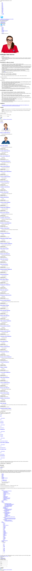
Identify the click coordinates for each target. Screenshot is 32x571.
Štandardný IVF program (8, 503)
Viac (0, 419)
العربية (3, 13)
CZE (2, 5)
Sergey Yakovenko (3, 403)
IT (3, 544)
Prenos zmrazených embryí (8, 506)
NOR (4, 550)
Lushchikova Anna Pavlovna (5, 186)
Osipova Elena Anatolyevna (4, 377)
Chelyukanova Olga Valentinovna (5, 336)
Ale (3, 523)
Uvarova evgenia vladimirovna (5, 372)
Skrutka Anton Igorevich (4, 274)
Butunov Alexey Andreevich (4, 212)
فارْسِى (3, 14)
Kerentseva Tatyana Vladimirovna (5, 356)
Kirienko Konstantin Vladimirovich (6, 269)
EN (2, 3)
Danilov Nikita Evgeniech (4, 248)
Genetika (4, 517)
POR (2, 7)
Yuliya (4, 524)
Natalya (4, 527)
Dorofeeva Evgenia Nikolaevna (5, 331)
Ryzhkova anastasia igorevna (5, 346)
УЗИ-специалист (5, 496)
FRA (2, 6)
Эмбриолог (4, 499)
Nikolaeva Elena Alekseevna (4, 315)
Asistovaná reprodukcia (6, 510)
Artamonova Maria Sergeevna (5, 233)
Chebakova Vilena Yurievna (4, 228)
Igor (3, 536)
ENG (4, 542)
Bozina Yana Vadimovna (4, 289)
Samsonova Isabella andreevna (5, 176)
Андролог (4, 494)
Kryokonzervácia (5, 508)
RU (2, 2)
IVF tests (6, 511)
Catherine (4, 526)
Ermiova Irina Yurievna (4, 264)
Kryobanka (4, 507)
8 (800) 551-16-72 (9, 463)
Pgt (4, 71)
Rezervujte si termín (3, 23)
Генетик (4, 495)
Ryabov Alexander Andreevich (5, 310)
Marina (4, 534)
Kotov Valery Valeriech (4, 145)
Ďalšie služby (5, 519)
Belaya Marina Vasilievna (4, 279)
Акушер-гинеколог (6, 492)
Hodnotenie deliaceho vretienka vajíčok (10, 516)
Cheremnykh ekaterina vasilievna (5, 408)
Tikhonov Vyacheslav (3, 367)
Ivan (4, 529)
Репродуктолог (5, 491)
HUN (2, 8)
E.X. (4, 539)
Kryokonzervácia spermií (8, 509)
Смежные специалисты (6, 498)
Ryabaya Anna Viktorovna (4, 351)
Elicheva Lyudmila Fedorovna (5, 132)
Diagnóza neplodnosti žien (8, 520)
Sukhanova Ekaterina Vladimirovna (6, 243)
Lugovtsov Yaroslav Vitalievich (5, 202)
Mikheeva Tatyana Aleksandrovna (5, 171)
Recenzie (1, 467)
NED (2, 11)
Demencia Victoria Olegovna (4, 181)
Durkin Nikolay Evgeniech (4, 305)
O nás (2, 501)
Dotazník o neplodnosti (5, 30)
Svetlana (4, 530)
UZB (2, 10)
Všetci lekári (1, 122)
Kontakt (3, 31)
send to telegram (3, 418)
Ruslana (4, 535)
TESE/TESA (6, 514)
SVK (4, 551)
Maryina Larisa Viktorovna (4, 387)
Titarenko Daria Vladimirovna (5, 207)
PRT (4, 545)
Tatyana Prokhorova (5, 525)
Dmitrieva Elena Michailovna (5, 253)
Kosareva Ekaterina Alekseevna (5, 300)
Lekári (2, 27)
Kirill (4, 528)
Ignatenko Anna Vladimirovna (5, 284)
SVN (2, 12)
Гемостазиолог (5, 497)
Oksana (4, 538)
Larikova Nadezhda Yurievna (5, 382)
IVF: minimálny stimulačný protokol (9, 504)
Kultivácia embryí (7, 513)
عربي (4, 552)
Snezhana (4, 532)
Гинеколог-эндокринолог (6, 493)
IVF (3, 502)
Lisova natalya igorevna (4, 341)
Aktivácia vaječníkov (7, 515)
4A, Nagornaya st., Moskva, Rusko (4, 19)
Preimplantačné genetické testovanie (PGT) (10, 518)
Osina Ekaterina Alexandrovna (5, 161)
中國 (4, 548)
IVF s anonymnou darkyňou (8, 505)
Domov (3, 474)
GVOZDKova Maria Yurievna (5, 217)
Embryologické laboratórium (6, 512)
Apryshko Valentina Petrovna (5, 150)
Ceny (2, 29)
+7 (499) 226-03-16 (2, 22)
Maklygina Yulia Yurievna (4, 197)
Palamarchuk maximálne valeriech (5, 238)
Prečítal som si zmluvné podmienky (7, 119)
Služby (3, 28)
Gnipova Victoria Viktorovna (5, 166)
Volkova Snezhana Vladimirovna (5, 320)
